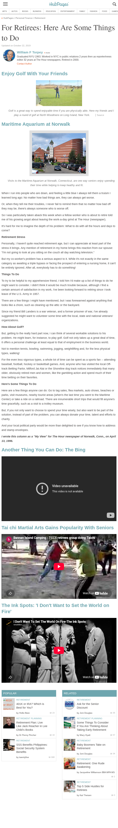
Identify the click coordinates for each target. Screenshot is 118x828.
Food (104, 11)
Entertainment (68, 11)
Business (37, 11)
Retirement (84, 700)
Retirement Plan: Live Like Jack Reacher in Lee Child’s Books (31, 726)
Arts (4, 11)
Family (82, 11)
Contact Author (24, 63)
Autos (14, 11)
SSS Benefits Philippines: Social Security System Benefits (31, 748)
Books (25, 11)
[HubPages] (59, 4)
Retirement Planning (89, 718)
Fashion (93, 11)
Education (51, 11)
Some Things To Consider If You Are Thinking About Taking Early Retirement (93, 726)
